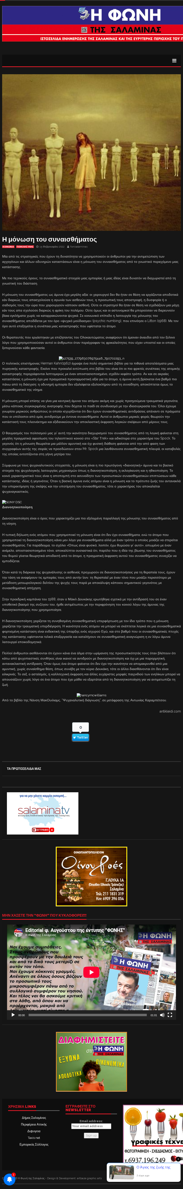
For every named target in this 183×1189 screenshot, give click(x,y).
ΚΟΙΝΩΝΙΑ (8, 247)
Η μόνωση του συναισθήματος (49, 239)
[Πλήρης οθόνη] (170, 1015)
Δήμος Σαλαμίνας (34, 1118)
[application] (91, 972)
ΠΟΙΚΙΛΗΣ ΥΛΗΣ (25, 247)
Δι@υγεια (34, 1131)
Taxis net (34, 1138)
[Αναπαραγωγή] (13, 1015)
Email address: (91, 1121)
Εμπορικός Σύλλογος (34, 1144)
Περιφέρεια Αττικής (34, 1124)
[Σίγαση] (162, 1015)
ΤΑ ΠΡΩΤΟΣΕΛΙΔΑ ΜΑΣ (24, 769)
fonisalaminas (78, 246)
